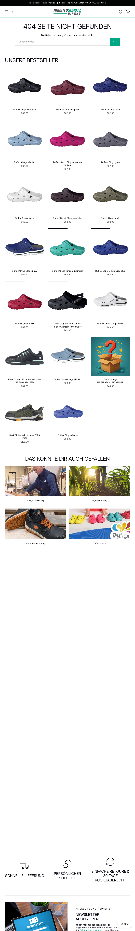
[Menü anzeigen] (6, 12)
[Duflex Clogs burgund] (67, 87)
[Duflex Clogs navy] (110, 87)
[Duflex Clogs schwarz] (24, 87)
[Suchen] (115, 42)
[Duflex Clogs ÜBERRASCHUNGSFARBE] (110, 356)
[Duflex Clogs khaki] (110, 195)
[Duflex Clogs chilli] (24, 301)
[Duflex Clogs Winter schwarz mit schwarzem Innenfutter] (67, 301)
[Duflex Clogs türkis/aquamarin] (67, 248)
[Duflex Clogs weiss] (24, 195)
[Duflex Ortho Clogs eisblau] (67, 356)
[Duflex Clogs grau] (110, 139)
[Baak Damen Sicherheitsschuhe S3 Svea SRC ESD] (24, 356)
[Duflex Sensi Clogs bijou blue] (110, 248)
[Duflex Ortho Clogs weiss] (110, 301)
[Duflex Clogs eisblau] (24, 139)
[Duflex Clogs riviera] (67, 412)
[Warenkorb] (128, 12)
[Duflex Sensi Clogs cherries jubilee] (67, 139)
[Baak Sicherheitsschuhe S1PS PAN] (24, 412)
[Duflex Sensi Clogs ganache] (67, 195)
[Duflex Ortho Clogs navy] (24, 248)
